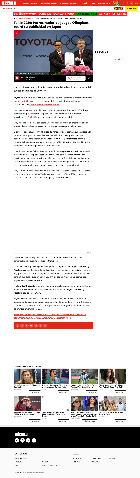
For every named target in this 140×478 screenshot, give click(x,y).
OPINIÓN (45, 462)
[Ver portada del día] (116, 3)
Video (93, 3)
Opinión (85, 3)
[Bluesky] (40, 326)
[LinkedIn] (36, 326)
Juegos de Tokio (21, 101)
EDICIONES (95, 462)
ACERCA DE (77, 458)
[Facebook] (22, 326)
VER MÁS (117, 59)
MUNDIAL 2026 (21, 458)
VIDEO (17, 465)
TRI (42, 458)
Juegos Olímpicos (24, 18)
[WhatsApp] (17, 326)
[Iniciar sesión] (136, 3)
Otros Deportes (104, 3)
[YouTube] (34, 440)
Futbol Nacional (30, 3)
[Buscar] (127, 3)
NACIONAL (19, 462)
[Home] (14, 18)
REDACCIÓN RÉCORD (27, 77)
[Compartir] (89, 78)
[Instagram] (22, 440)
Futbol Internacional (68, 3)
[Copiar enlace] (45, 326)
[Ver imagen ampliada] (53, 52)
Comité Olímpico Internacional (44, 104)
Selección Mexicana (49, 3)
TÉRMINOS (112, 458)
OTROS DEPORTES (49, 465)
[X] (27, 326)
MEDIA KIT (77, 462)
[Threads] (31, 326)
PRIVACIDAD (95, 458)
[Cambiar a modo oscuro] (131, 3)
